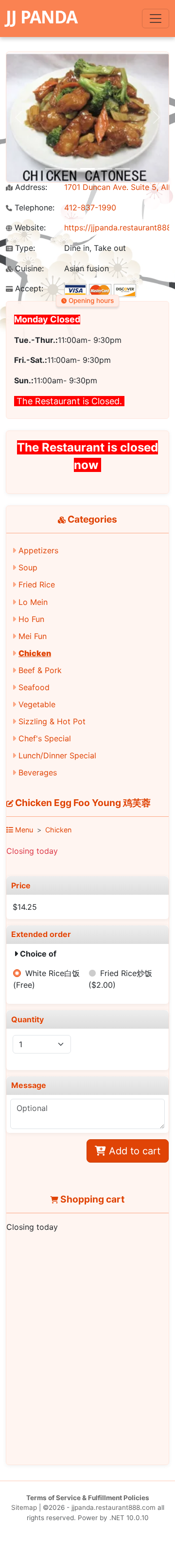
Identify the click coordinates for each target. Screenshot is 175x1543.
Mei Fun (32, 636)
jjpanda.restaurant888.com (113, 1507)
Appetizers (38, 550)
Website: (29, 227)
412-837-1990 (90, 207)
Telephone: (33, 207)
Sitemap (24, 1507)
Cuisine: (28, 268)
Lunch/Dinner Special (57, 755)
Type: (24, 248)
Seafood (34, 687)
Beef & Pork (40, 670)
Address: (30, 187)
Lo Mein (33, 602)
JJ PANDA (41, 16)
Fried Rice (36, 584)
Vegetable (36, 704)
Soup (27, 567)
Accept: (28, 288)
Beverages (37, 772)
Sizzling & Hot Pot (52, 721)
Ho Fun (31, 619)
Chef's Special (44, 738)
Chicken (34, 653)
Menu (23, 830)
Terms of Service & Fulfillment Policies (87, 1498)
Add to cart (133, 1151)
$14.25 (25, 907)
